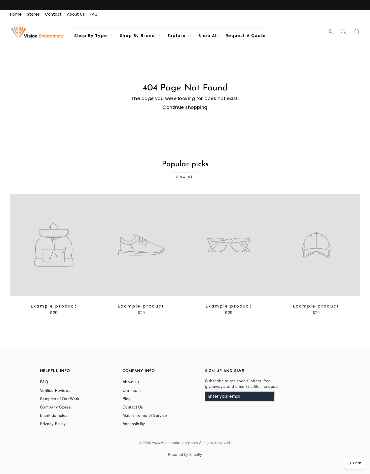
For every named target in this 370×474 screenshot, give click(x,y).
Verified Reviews (55, 390)
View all (185, 177)
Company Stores (55, 407)
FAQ (93, 14)
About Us (76, 14)
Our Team (132, 390)
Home (16, 14)
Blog (127, 398)
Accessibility (134, 423)
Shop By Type (91, 36)
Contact (53, 14)
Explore (177, 36)
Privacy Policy (53, 423)
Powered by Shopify (185, 454)
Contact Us (133, 407)
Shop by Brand (138, 36)
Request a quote (246, 36)
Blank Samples (54, 415)
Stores (33, 14)
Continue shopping (185, 107)
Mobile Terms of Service (145, 415)
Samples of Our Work (60, 398)
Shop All (208, 36)
